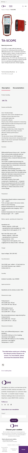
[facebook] (11, 404)
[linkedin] (2, 404)
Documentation (18, 88)
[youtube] (5, 404)
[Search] (23, 6)
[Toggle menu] (26, 6)
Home (3, 9)
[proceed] (16, 72)
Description (6, 88)
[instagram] (8, 404)
